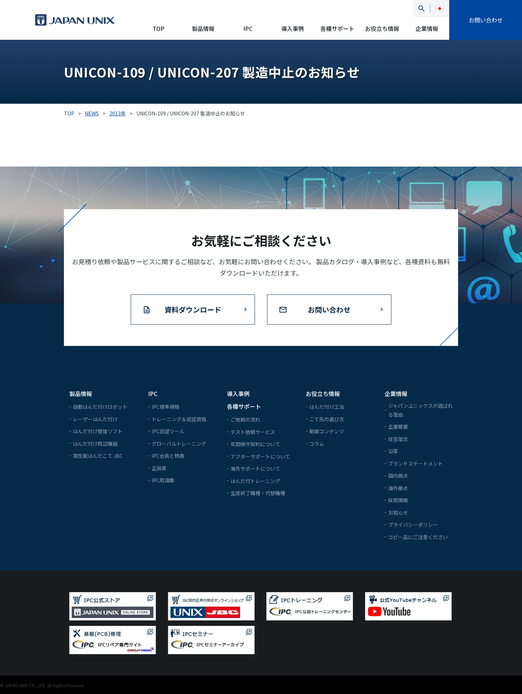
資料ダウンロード (192, 309)
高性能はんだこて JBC (98, 455)
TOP (158, 28)
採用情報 (398, 500)
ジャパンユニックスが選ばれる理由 (420, 410)
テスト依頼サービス (252, 431)
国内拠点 (398, 475)
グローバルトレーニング (179, 443)
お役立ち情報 (382, 28)
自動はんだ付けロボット (100, 406)
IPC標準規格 (165, 406)
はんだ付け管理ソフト (98, 431)
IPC (247, 28)
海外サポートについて (255, 468)
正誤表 (159, 468)
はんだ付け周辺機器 (95, 443)
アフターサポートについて (260, 456)
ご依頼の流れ (245, 419)
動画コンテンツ (326, 431)
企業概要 (398, 426)
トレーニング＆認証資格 (179, 419)
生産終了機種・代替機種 (257, 493)
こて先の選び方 (326, 419)
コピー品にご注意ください (418, 537)
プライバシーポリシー (413, 524)
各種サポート (337, 28)
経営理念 (398, 439)
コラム (316, 443)
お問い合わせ (486, 20)
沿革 (393, 451)
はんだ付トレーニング (255, 480)
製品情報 (203, 28)
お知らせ (398, 512)
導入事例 (292, 28)
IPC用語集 (163, 480)
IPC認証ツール (168, 431)
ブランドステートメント (415, 463)
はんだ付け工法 (326, 406)
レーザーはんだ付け (95, 419)
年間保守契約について (255, 444)
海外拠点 (398, 488)
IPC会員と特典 (168, 455)
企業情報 (426, 28)
